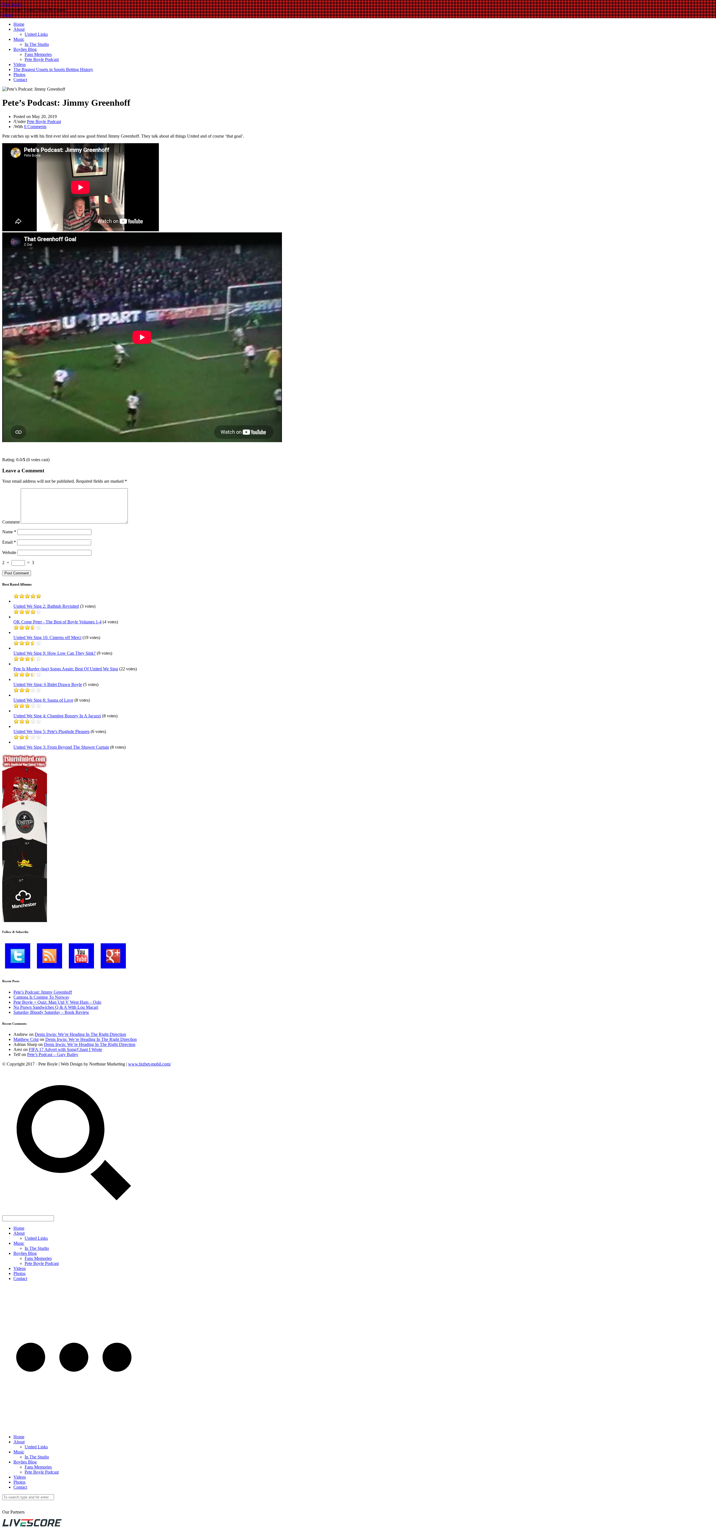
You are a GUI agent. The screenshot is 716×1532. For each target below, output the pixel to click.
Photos (19, 74)
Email (9, 542)
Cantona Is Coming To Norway (41, 997)
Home (18, 24)
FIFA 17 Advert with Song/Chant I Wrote (65, 1049)
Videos (19, 64)
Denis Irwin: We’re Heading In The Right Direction (80, 1034)
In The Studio (37, 44)
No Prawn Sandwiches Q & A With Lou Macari (55, 1007)
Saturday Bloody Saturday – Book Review (51, 1012)
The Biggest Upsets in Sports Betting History (53, 69)
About (19, 29)
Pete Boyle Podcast (42, 59)
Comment (11, 522)
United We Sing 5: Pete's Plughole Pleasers (51, 731)
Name (9, 531)
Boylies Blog (25, 49)
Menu (7, 14)
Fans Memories (38, 54)
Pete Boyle (12, 4)
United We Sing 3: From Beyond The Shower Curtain (61, 747)
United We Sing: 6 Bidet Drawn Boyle (47, 684)
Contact (20, 79)
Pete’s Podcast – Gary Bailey (52, 1054)
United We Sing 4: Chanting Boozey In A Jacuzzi (57, 715)
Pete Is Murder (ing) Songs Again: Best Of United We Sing (65, 668)
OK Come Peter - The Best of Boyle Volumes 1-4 (57, 621)
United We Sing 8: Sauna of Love (43, 700)
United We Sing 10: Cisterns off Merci (47, 637)
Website (9, 552)
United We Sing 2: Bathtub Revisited (46, 606)
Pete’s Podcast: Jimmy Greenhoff (42, 992)
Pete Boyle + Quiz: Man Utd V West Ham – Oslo (57, 1002)
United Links (36, 34)
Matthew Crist (26, 1039)
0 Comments (35, 126)
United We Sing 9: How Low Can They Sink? (54, 653)
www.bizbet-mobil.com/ (149, 1064)
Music (18, 39)
